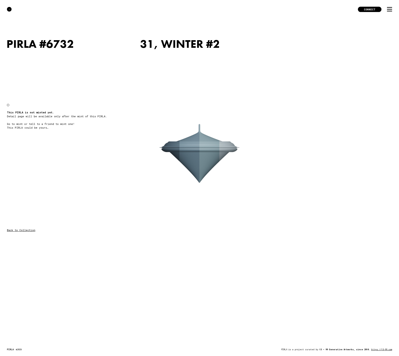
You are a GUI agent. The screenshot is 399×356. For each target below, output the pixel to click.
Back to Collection (21, 230)
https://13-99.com (381, 349)
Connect (369, 9)
